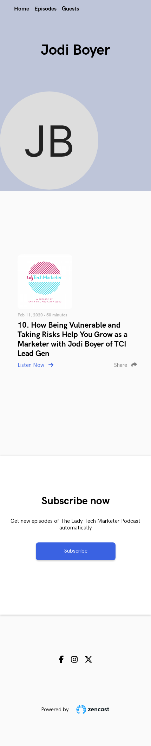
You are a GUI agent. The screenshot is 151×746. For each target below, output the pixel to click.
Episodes (45, 9)
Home (21, 9)
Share (121, 365)
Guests (70, 9)
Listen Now (32, 365)
